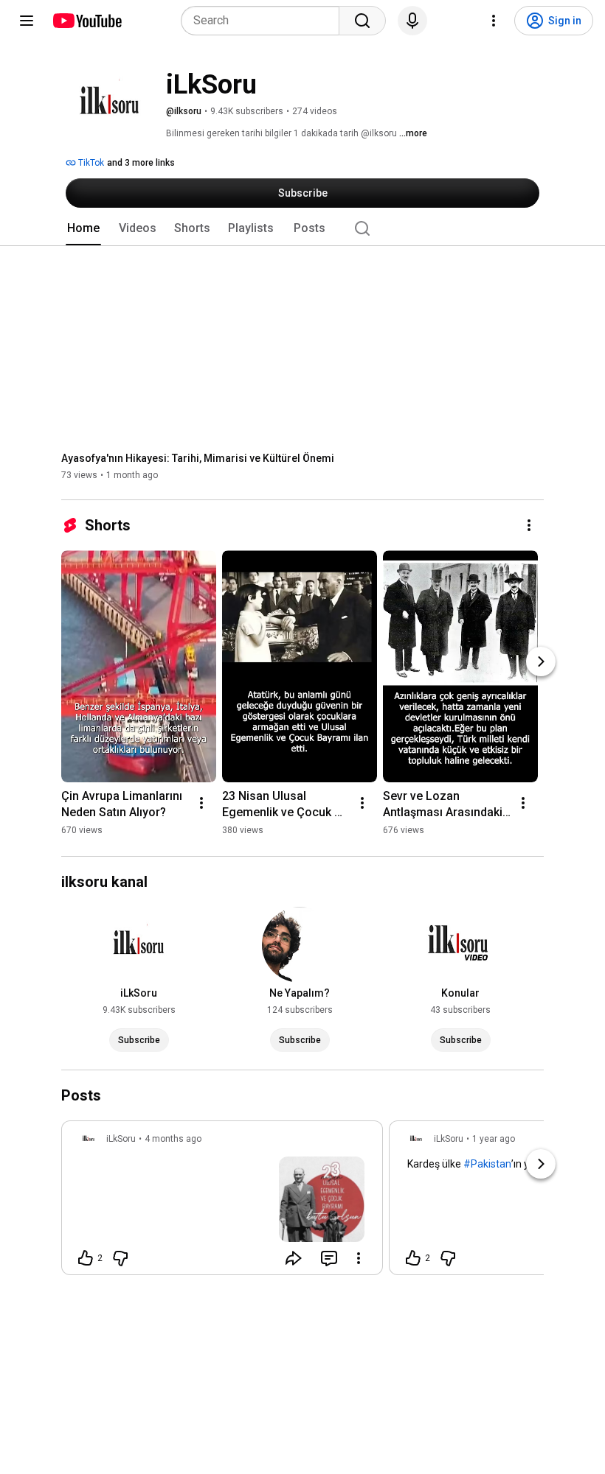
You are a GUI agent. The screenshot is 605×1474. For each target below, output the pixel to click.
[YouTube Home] (86, 20)
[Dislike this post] (120, 1258)
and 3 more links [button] (141, 163)
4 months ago (173, 1139)
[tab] (83, 228)
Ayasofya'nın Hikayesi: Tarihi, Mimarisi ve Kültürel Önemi (197, 458)
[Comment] (329, 1258)
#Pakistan (487, 1164)
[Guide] (26, 20)
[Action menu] (358, 1258)
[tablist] (302, 228)
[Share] (293, 1258)
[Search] (362, 20)
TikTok (90, 163)
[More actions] (529, 525)
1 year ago (493, 1139)
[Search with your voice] (412, 20)
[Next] (541, 661)
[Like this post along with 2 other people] (85, 1258)
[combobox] (264, 20)
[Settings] (493, 20)
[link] (222, 1202)
